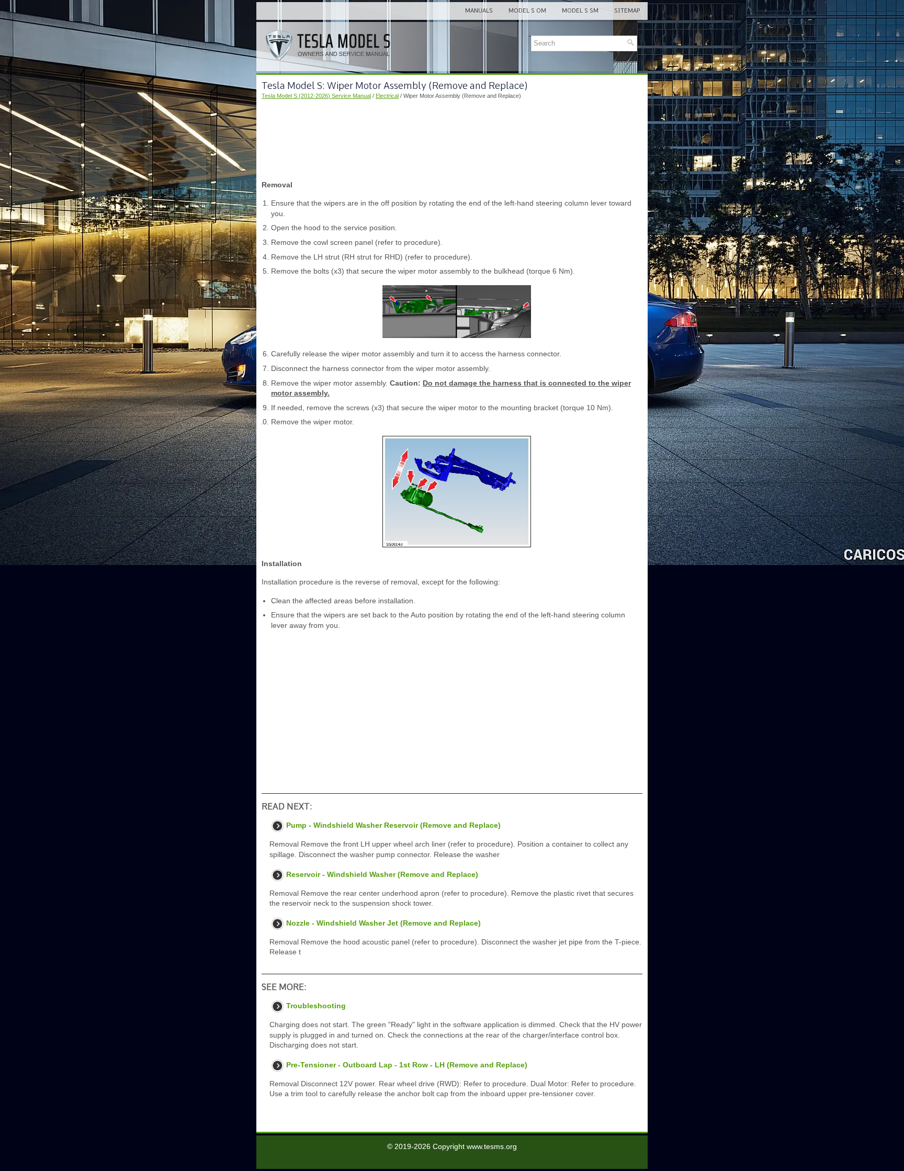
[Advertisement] (452, 140)
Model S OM (527, 10)
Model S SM (580, 10)
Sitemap (627, 10)
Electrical (387, 96)
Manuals (479, 10)
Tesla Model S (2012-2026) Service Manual (316, 96)
